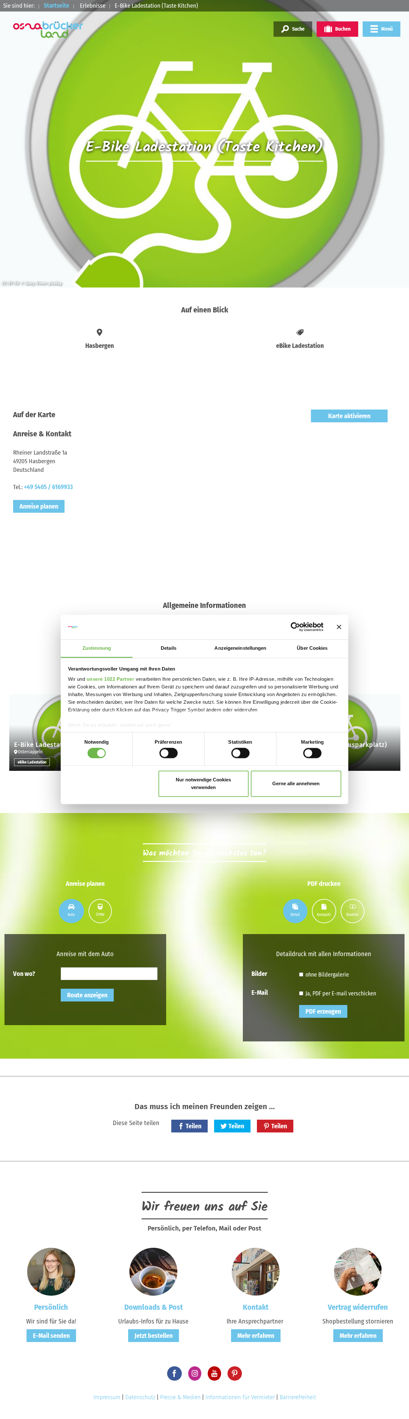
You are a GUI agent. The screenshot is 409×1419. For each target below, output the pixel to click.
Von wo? (24, 973)
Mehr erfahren (255, 1335)
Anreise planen (38, 506)
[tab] (71, 911)
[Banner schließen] (339, 627)
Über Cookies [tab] (312, 648)
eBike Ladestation (32, 762)
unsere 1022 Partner (111, 679)
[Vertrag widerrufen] (358, 1271)
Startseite (56, 5)
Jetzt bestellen (154, 1335)
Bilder (259, 973)
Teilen (193, 1126)
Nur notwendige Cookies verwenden (203, 783)
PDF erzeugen (323, 1011)
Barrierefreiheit (298, 1397)
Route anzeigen (87, 995)
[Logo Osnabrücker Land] (48, 29)
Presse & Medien (180, 1397)
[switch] (168, 753)
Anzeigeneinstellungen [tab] (240, 648)
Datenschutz (140, 1397)
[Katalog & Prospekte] (153, 1271)
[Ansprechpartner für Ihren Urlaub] (256, 1271)
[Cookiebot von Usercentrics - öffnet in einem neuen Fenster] (295, 627)
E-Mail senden (51, 1335)
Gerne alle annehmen (296, 783)
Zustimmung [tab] (96, 648)
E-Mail (259, 992)
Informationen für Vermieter (240, 1397)
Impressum (106, 1397)
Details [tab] (168, 648)
